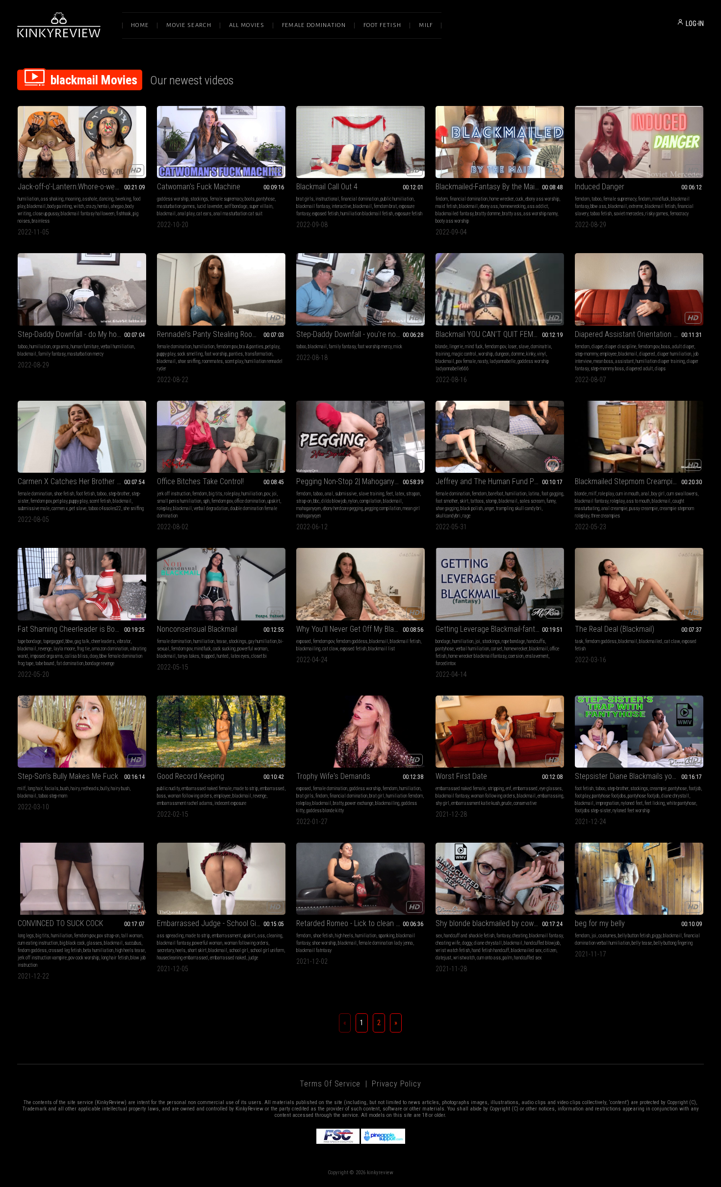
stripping (496, 788)
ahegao (117, 206)
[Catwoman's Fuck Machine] (221, 142)
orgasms (60, 346)
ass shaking (52, 199)
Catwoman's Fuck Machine (198, 186)
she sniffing (133, 508)
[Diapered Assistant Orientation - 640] (639, 289)
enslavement (536, 656)
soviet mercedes (629, 213)
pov (267, 493)
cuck (519, 199)
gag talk (82, 641)
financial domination (360, 199)
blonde (441, 346)
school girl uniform (267, 950)
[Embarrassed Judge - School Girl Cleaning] (221, 879)
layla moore (64, 648)
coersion (515, 656)
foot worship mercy (374, 346)
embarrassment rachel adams (184, 803)
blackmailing (308, 648)
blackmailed (650, 641)
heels (180, 950)
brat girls (304, 199)
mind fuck (474, 346)
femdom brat (385, 206)
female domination (174, 346)
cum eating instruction (38, 943)
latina (534, 493)
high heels (344, 935)
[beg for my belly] (639, 879)
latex (399, 493)
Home (140, 25)
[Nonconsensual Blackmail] (221, 584)
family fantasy (51, 354)
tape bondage (29, 641)
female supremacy (226, 199)
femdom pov (226, 346)
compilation (370, 501)
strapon (413, 493)
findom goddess (32, 950)
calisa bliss (76, 656)
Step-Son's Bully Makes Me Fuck (68, 776)
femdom (582, 199)
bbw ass (598, 206)
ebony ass (489, 206)
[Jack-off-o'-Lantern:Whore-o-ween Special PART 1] (82, 142)
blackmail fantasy (313, 206)
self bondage (235, 206)
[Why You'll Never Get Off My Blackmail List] (360, 584)
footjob (695, 788)
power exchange (359, 803)
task (579, 641)
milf (592, 493)
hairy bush (120, 788)
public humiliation (397, 199)
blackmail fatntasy (314, 950)
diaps (660, 368)
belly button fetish (634, 935)
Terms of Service (330, 1083)
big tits (215, 493)
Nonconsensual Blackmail (197, 629)
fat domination (69, 663)
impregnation (607, 803)
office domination (249, 501)
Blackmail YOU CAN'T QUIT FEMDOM (491, 334)
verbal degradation (211, 508)
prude (507, 803)
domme (517, 354)
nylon (353, 501)
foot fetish (85, 493)
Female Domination (314, 25)
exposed (303, 641)
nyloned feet (632, 803)
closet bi (259, 656)
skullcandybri (448, 515)
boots (250, 199)
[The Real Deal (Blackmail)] (639, 584)
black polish (472, 508)
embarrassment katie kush (475, 803)
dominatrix (541, 346)
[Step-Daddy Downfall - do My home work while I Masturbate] (82, 289)
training (443, 354)
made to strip (245, 788)
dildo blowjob (333, 501)
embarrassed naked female (206, 788)
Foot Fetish (382, 25)
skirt (464, 501)
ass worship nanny (540, 213)
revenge (45, 648)
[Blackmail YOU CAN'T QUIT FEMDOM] (500, 289)
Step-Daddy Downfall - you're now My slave (360, 334)
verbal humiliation (117, 346)
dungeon (502, 354)
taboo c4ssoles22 (104, 508)
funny (550, 501)
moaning (72, 199)
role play (231, 493)
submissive (346, 493)
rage (466, 515)
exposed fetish (325, 213)
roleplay (164, 508)
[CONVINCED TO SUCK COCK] (82, 879)
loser (512, 346)
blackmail (36, 206)
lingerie (456, 346)
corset (496, 648)
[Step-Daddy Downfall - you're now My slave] (360, 289)
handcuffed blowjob (542, 943)
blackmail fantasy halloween (87, 213)
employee (608, 354)
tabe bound (44, 663)
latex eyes (240, 656)
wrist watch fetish (453, 950)
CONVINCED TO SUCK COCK (60, 923)
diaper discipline (620, 346)
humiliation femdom (404, 796)
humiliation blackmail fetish (366, 213)
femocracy (679, 213)
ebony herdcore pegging (343, 508)
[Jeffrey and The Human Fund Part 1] (500, 437)
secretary (165, 950)
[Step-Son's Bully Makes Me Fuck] (82, 732)
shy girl (442, 803)
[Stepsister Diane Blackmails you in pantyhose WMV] (639, 732)
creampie (658, 788)
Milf (426, 25)
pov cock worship (84, 957)
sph (206, 501)
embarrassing (550, 796)
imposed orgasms (46, 656)
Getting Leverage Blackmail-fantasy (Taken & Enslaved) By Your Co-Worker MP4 (500, 629)
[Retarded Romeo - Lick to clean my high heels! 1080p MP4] (360, 879)
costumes (607, 935)
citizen (549, 950)
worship (485, 354)
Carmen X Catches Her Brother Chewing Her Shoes (82, 481)
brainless (41, 221)
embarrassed (272, 788)
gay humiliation (262, 641)
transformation (258, 354)
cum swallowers (682, 493)
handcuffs (536, 641)
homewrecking (512, 206)
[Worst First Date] (500, 732)
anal (329, 493)
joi (274, 493)
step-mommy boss (607, 368)
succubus (133, 943)
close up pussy (46, 213)
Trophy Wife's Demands (333, 776)
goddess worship (172, 199)
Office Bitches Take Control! (200, 481)
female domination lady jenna (386, 943)
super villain (260, 206)
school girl (238, 950)
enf (508, 788)
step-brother (118, 493)
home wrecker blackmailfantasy (477, 656)
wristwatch (464, 957)
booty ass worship (452, 221)
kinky (530, 354)
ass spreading (170, 935)
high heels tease (130, 950)
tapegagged (53, 641)
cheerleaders (103, 641)
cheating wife (448, 943)
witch (79, 206)
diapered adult (639, 368)
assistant (624, 361)
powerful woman (252, 648)
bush (64, 788)
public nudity (168, 788)
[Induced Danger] (639, 142)
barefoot (496, 493)
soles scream (531, 501)
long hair (35, 788)
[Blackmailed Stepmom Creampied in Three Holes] (639, 437)
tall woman (131, 935)
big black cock (72, 943)
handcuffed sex (527, 957)
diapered (647, 354)
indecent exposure (230, 803)
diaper (597, 346)
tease (221, 641)
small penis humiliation (179, 501)
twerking (123, 199)
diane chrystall (675, 796)
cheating (519, 935)
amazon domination (110, 648)
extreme (636, 206)
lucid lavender (209, 206)
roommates (212, 361)
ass (261, 935)
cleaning (274, 935)
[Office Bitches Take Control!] (221, 437)
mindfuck (660, 199)
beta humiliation (98, 950)
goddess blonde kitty (325, 810)
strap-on (303, 501)
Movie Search (188, 25)
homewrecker (515, 648)
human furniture (85, 346)
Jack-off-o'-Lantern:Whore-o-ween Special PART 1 (82, 186)
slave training (371, 493)
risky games (656, 213)
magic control (464, 354)
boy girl (658, 493)
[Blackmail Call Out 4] (360, 142)
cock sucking (224, 648)
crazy (91, 206)
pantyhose (266, 199)
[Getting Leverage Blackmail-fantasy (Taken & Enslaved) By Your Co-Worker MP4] (500, 584)
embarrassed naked (228, 957)
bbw (69, 641)
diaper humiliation (674, 354)
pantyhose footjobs (609, 796)
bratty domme (487, 213)
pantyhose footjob (643, 796)
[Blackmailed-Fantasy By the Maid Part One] (500, 142)
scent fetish (100, 501)
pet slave (78, 508)
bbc (316, 501)
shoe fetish (64, 493)
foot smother (447, 501)
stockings (199, 199)
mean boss (603, 361)
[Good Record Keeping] (221, 732)
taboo (596, 199)
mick (397, 346)
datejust (443, 957)
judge (253, 957)
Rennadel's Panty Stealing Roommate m (219, 334)
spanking (386, 935)
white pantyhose (681, 803)
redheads (90, 788)
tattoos (477, 501)
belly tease (642, 943)
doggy (467, 943)
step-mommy (586, 354)
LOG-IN (695, 23)
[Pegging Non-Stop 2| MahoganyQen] (360, 437)
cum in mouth (627, 493)
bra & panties (251, 346)
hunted (223, 656)
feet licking (654, 803)
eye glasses (551, 788)
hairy (75, 788)
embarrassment (226, 935)
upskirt (273, 501)
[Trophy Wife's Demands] (360, 732)
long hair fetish (115, 957)
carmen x (60, 508)
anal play (186, 213)
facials (51, 788)
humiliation (28, 199)
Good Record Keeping (190, 776)
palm (507, 957)
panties (236, 354)
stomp (491, 501)
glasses (94, 943)
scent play (234, 361)
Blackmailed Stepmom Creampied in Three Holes (639, 481)
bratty (338, 803)
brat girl (376, 796)
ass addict (537, 206)
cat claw (330, 648)
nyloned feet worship (631, 810)
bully (105, 788)
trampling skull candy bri (518, 508)
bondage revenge (99, 663)
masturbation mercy (85, 354)
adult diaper (683, 346)
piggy (656, 935)
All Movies (246, 25)
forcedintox (446, 663)
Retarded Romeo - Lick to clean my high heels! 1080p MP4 (360, 923)
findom (442, 199)
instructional (327, 199)
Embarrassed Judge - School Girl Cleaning (221, 923)
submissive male (34, 508)
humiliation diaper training (660, 361)
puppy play (166, 354)
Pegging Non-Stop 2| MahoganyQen (351, 481)
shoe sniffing (189, 361)
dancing (106, 199)
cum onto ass (489, 957)
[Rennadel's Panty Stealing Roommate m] (221, 289)
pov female (466, 361)
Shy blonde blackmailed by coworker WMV (500, 923)
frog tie (83, 648)
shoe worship (324, 943)
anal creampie (614, 508)
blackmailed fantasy (454, 213)
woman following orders (190, 796)
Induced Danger (599, 186)
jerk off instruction (173, 493)
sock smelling (190, 354)
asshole (89, 199)
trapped (208, 656)
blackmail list (381, 648)
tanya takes (188, 656)
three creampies (605, 515)
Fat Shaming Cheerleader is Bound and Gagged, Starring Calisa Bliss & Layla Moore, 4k (82, 629)
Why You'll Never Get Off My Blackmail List (360, 629)
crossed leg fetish (65, 950)
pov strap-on (108, 935)
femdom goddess (351, 641)
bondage (443, 641)
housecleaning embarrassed (182, 957)
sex (439, 935)
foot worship (216, 354)
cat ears (203, 213)
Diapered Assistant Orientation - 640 (632, 334)
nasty (483, 361)
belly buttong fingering (673, 943)
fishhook (123, 213)
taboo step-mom (52, 796)
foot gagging (552, 493)
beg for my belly (600, 923)
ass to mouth (638, 501)
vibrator (123, 641)
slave (523, 346)
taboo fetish (601, 213)
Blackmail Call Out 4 (327, 186)
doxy (94, 656)
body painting (60, 206)
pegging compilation (383, 508)
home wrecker (501, 199)
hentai (103, 206)
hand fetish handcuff (490, 950)
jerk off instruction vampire (42, 957)
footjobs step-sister (593, 810)
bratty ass (511, 213)
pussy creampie (643, 508)
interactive (341, 206)
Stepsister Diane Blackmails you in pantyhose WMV (639, 776)
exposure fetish (408, 213)
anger (489, 508)
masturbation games (176, 206)
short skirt (196, 950)
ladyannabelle (502, 361)
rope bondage (513, 641)
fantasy (503, 935)
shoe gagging (447, 508)
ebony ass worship (542, 199)
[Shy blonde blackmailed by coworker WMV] (500, 879)
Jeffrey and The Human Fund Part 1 (492, 481)
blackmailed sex (526, 950)
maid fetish (446, 206)
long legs (26, 935)
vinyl (541, 354)
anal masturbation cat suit (237, 213)
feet (389, 493)
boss (665, 346)
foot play (582, 796)
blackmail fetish (660, 206)
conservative (525, 803)
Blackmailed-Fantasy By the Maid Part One (500, 186)
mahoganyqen (308, 508)
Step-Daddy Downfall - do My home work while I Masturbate (82, 334)
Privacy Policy (396, 1083)
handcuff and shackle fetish (469, 935)
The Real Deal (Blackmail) (614, 629)
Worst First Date (461, 776)
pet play (272, 346)
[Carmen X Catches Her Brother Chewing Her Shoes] (82, 437)
